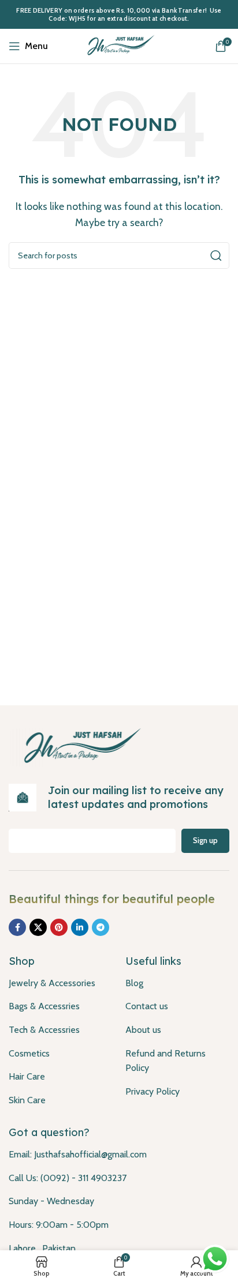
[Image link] (79, 745)
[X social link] (38, 927)
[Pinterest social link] (59, 927)
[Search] (216, 255)
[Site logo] (119, 45)
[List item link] (58, 983)
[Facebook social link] (17, 927)
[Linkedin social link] (79, 927)
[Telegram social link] (100, 927)
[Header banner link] (119, 14)
